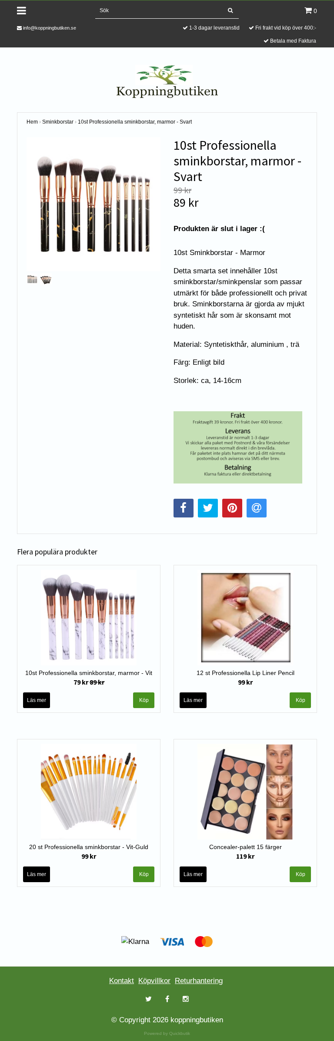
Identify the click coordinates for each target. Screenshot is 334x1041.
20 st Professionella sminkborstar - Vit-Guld (88, 846)
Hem (32, 122)
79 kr (88, 682)
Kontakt (121, 981)
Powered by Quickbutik (167, 1033)
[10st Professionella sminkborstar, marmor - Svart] (93, 204)
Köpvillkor (154, 981)
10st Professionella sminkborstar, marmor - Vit (88, 672)
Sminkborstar (57, 122)
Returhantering (199, 981)
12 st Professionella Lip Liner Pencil (245, 672)
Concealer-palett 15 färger (245, 846)
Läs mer (36, 700)
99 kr (245, 682)
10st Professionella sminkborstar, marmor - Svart (135, 122)
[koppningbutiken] (167, 81)
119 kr (245, 856)
